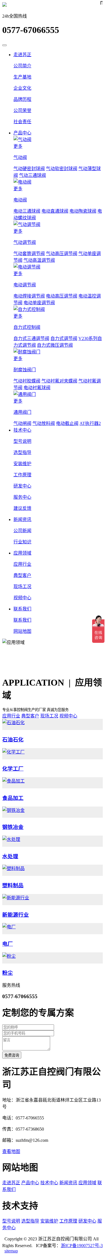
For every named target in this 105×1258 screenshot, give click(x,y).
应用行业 (11, 716)
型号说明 (11, 1221)
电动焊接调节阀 (29, 296)
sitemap (11, 1251)
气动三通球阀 (32, 175)
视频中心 (68, 716)
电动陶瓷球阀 (82, 211)
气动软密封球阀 (61, 168)
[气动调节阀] (58, 224)
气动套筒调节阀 (29, 253)
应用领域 (22, 553)
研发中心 (87, 1221)
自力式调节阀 (63, 338)
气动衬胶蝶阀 (26, 381)
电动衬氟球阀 (37, 387)
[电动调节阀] (58, 266)
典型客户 (30, 716)
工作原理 (68, 1221)
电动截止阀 (67, 423)
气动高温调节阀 (39, 260)
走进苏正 (22, 54)
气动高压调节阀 (61, 253)
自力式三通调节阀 (31, 338)
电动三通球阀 (26, 211)
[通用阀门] (58, 394)
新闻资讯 (22, 519)
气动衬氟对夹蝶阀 (59, 381)
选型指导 (30, 1221)
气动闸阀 (22, 423)
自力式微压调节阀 (55, 345)
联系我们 (22, 609)
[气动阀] (58, 139)
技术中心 (22, 430)
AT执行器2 (90, 423)
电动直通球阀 (54, 211)
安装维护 (49, 1221)
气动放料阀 (43, 423)
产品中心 (22, 132)
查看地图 (11, 1151)
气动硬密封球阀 (29, 168)
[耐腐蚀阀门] (58, 351)
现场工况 (49, 716)
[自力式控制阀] (58, 309)
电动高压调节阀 (61, 296)
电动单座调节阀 (39, 302)
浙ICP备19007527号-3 (82, 1245)
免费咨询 (11, 1055)
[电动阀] (58, 181)
